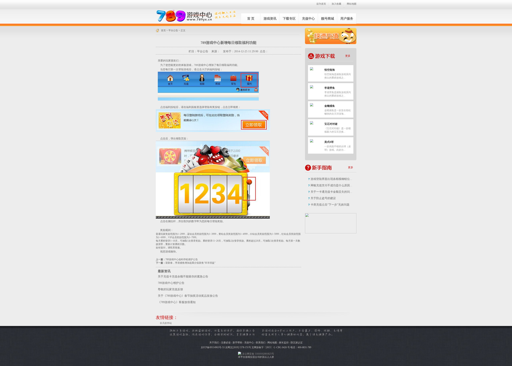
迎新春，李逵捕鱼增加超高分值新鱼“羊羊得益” (190, 262)
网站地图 (351, 3)
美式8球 (329, 141)
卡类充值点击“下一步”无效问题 (330, 204)
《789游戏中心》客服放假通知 (177, 302)
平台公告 (173, 30)
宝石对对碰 (330, 123)
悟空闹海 (329, 69)
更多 (347, 55)
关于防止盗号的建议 (323, 198)
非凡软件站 (166, 323)
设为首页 (321, 3)
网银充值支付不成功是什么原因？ (332, 185)
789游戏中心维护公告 (171, 282)
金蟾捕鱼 (329, 105)
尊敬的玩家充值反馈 (170, 289)
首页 (163, 30)
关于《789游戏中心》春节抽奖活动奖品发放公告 (188, 295)
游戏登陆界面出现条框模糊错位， (332, 178)
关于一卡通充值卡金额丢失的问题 (332, 191)
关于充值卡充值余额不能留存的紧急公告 (183, 276)
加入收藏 (336, 3)
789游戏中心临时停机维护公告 (181, 259)
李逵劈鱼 (329, 87)
